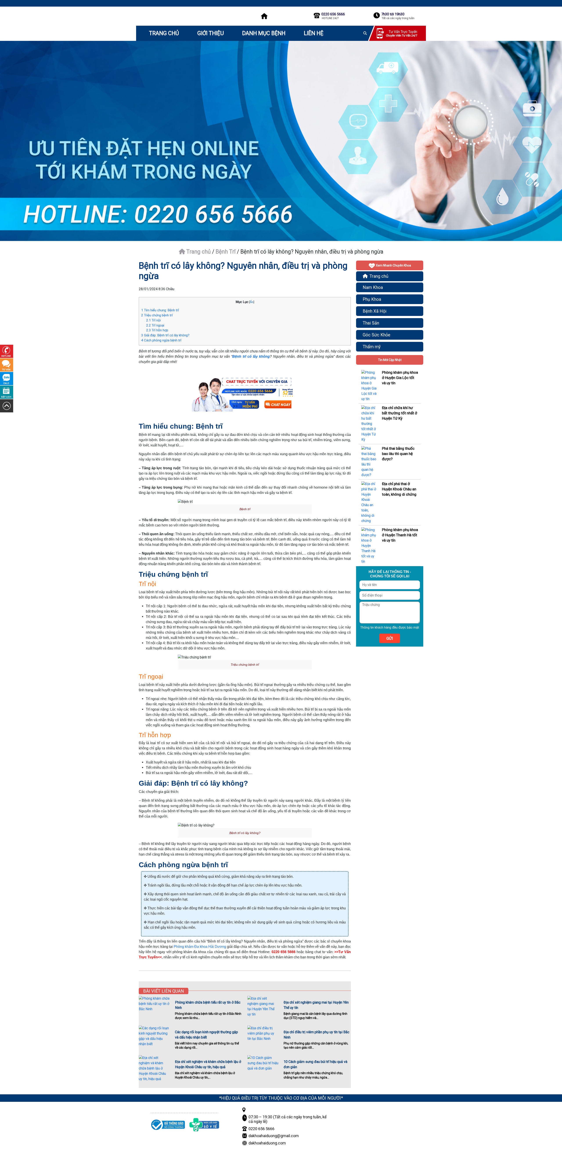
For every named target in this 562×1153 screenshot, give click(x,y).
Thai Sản (371, 323)
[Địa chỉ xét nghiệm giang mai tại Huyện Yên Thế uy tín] (262, 1006)
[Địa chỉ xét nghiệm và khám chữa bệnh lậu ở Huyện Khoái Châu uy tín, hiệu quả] (154, 1068)
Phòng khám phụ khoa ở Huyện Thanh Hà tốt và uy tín (400, 535)
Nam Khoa (373, 287)
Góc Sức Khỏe (376, 334)
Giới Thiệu (210, 33)
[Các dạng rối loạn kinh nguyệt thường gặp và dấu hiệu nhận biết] (154, 1036)
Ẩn (251, 302)
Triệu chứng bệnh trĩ (157, 315)
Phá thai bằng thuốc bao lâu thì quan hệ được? (398, 453)
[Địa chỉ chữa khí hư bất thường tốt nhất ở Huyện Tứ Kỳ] (369, 424)
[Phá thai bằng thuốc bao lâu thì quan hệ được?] (369, 462)
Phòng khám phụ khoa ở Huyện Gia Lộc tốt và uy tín (400, 377)
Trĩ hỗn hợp (157, 330)
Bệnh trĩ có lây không (251, 356)
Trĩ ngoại (155, 325)
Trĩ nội (153, 320)
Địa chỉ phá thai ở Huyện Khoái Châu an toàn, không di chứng (399, 489)
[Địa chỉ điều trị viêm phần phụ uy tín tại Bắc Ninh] (262, 1036)
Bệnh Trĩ (226, 251)
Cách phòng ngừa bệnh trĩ (161, 340)
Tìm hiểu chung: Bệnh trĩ (160, 310)
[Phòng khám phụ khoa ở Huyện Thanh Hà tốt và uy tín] (369, 546)
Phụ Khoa (372, 299)
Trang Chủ (164, 33)
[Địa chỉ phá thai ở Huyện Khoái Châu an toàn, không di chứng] (369, 502)
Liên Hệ (313, 33)
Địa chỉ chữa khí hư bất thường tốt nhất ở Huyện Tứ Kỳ (399, 413)
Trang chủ (198, 251)
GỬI (389, 638)
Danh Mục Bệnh (263, 33)
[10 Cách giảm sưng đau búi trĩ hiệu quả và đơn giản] (262, 1065)
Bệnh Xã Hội (374, 311)
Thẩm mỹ (371, 346)
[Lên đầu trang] (6, 406)
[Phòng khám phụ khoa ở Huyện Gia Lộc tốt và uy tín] (369, 386)
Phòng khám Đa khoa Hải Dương (200, 946)
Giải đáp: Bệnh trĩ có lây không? (165, 335)
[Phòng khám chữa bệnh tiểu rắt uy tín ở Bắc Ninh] (154, 1006)
